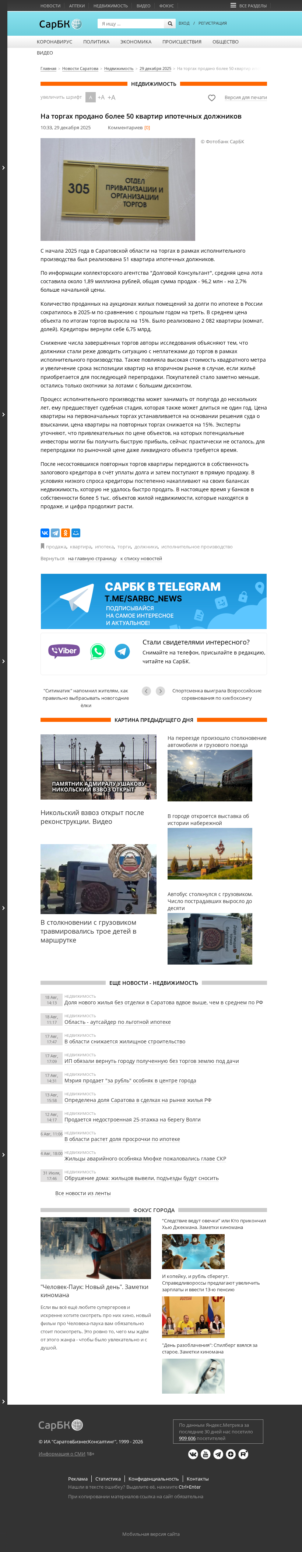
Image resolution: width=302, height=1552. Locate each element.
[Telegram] (55, 533)
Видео (144, 5)
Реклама (78, 1478)
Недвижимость (111, 5)
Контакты (198, 1478)
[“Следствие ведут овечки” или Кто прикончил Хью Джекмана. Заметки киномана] (214, 1251)
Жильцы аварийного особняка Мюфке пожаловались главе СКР (145, 1158)
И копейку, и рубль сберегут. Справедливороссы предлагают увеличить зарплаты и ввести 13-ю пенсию (211, 1283)
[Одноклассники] (65, 533)
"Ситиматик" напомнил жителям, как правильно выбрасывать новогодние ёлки (86, 698)
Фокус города (154, 1210)
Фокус (166, 5)
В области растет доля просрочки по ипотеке (122, 1138)
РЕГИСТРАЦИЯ (213, 23)
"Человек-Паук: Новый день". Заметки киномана (94, 1291)
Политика (96, 41)
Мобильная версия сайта (151, 1534)
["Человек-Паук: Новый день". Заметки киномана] (96, 1248)
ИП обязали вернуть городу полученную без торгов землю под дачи (151, 1060)
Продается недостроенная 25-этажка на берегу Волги (132, 1119)
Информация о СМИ (62, 1453)
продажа (56, 546)
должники (146, 546)
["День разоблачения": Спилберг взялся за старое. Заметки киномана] (214, 1376)
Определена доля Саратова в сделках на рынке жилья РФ (137, 1099)
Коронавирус (54, 41)
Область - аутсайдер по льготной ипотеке (117, 1021)
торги (124, 546)
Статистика (108, 1478)
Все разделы (253, 5)
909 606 (187, 1438)
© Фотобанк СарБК (222, 141)
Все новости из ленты (83, 1193)
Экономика (135, 41)
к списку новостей (141, 558)
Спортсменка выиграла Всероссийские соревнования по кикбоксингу (216, 694)
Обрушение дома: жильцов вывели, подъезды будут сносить (141, 1177)
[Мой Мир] (75, 533)
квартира (80, 546)
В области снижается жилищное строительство (124, 1041)
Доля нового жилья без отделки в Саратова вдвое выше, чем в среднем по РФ (163, 1002)
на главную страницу (92, 558)
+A (101, 97)
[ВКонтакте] (45, 533)
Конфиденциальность (154, 1478)
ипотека (104, 546)
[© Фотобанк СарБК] (118, 189)
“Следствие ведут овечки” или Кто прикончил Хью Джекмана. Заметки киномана (214, 1223)
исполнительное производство (197, 546)
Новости (50, 5)
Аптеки (77, 5)
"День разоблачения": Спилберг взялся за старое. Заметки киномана (209, 1348)
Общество (226, 41)
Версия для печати (246, 97)
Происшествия (181, 41)
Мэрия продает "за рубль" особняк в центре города (130, 1080)
